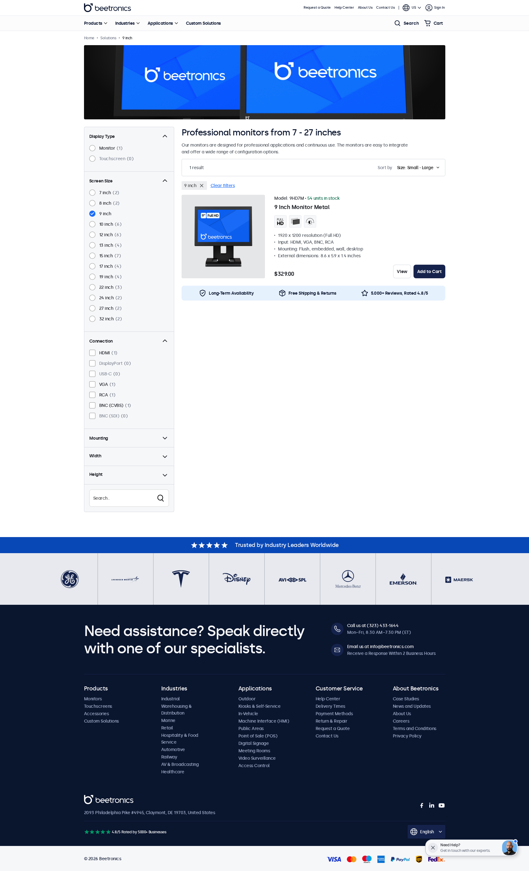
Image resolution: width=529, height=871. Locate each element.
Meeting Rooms (254, 751)
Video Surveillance (257, 758)
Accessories (96, 713)
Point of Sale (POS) (258, 736)
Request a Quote (317, 7)
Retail (167, 728)
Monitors (93, 699)
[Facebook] (422, 805)
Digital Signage (253, 743)
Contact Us (385, 7)
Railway (169, 757)
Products (93, 23)
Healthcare (172, 772)
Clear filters (223, 185)
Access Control (254, 765)
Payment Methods (334, 713)
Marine (168, 720)
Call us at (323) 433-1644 (373, 625)
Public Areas (251, 728)
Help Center (344, 7)
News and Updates (412, 706)
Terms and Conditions (414, 728)
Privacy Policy (407, 736)
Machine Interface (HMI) (263, 721)
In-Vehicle (248, 713)
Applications (160, 23)
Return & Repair (331, 721)
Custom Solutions (203, 23)
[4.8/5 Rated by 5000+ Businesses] (97, 832)
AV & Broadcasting (180, 764)
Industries (125, 23)
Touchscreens (98, 706)
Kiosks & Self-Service (259, 706)
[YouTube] (441, 805)
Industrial (170, 699)
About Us (365, 7)
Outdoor (247, 699)
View (402, 271)
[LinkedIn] (431, 805)
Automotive (173, 749)
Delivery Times (330, 706)
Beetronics (107, 7)
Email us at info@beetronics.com (380, 646)
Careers (401, 721)
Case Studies (406, 699)
